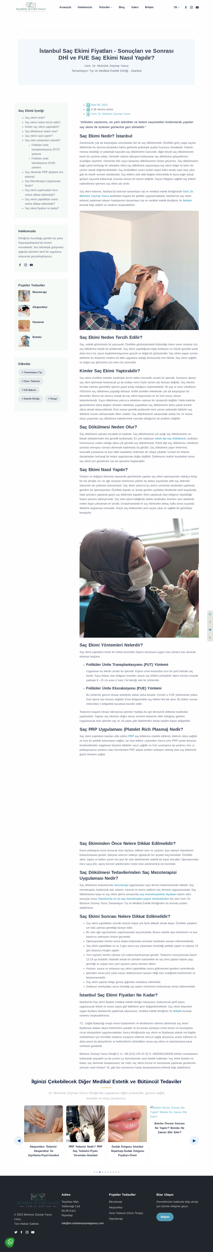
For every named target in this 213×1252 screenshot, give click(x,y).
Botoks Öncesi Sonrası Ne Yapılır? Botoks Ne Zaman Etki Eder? (169, 1128)
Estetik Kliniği (31, 398)
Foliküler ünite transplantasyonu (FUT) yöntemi (46, 149)
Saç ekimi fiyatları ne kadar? (42, 208)
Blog (122, 7)
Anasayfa (65, 7)
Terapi (53, 398)
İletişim (149, 7)
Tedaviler (104, 7)
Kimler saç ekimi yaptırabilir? (42, 126)
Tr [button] (175, 7)
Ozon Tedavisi (32, 381)
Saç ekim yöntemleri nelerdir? (43, 140)
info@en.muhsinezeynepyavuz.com (83, 1223)
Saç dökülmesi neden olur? (41, 131)
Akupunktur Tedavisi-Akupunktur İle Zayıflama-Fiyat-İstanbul (43, 1151)
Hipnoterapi (116, 1218)
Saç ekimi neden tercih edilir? (43, 122)
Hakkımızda (85, 7)
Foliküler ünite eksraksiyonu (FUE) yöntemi (43, 163)
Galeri (134, 7)
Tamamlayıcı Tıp (33, 372)
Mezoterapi (39, 292)
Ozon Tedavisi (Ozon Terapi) (126, 1213)
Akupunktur (40, 307)
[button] (94, 1172)
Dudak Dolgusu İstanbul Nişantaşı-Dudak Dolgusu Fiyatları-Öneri (127, 1151)
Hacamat (38, 322)
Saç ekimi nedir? (35, 117)
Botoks (37, 337)
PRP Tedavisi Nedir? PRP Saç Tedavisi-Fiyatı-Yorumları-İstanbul (85, 1151)
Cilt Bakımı (30, 390)
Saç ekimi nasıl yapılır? (39, 135)
